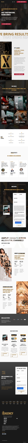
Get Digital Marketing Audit (22, 1)
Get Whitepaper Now (4, 354)
